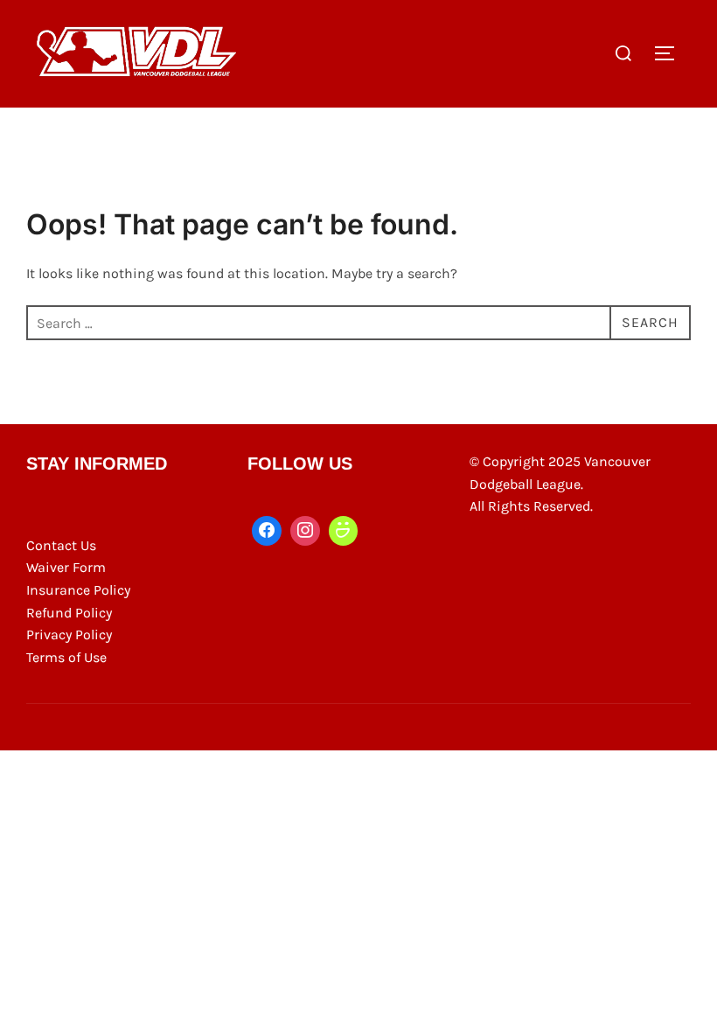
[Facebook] (266, 531)
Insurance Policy (78, 590)
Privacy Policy (69, 634)
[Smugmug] (343, 531)
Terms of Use (66, 657)
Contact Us (61, 545)
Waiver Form (66, 567)
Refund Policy (69, 612)
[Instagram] (305, 531)
